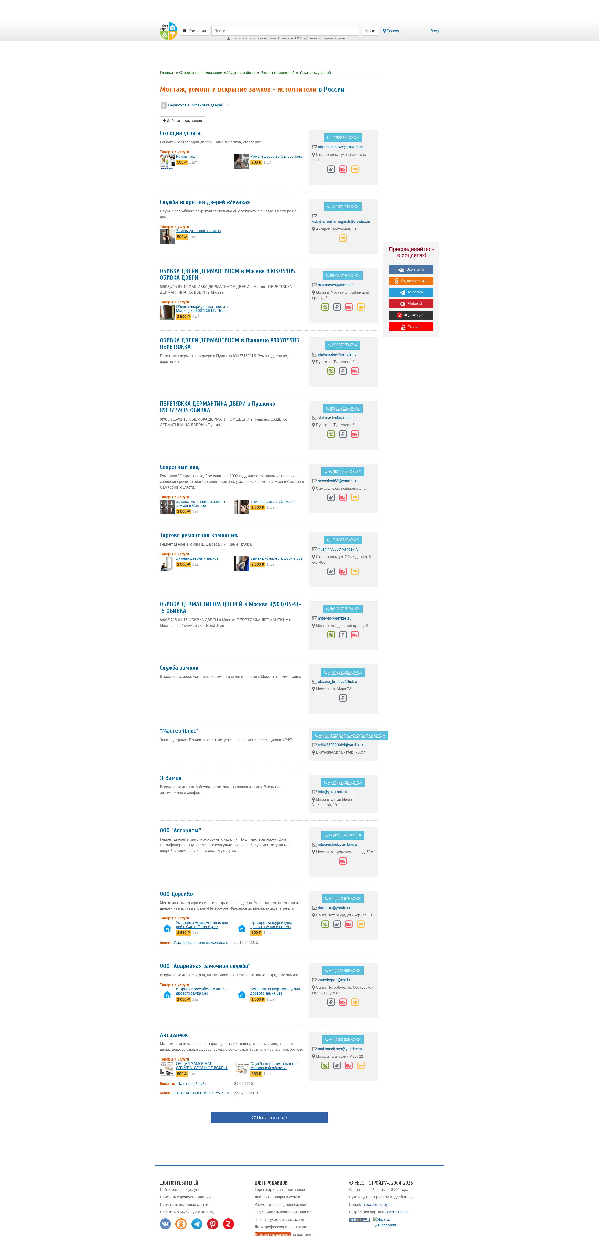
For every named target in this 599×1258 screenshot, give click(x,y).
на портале (283, 1234)
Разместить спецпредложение (281, 1205)
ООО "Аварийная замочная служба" (205, 966)
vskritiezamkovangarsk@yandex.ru (341, 222)
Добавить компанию (184, 121)
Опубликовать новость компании (283, 1212)
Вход (435, 31)
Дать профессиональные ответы (283, 1227)
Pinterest (414, 304)
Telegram (414, 292)
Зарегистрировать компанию (280, 1190)
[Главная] (168, 31)
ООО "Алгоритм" (180, 830)
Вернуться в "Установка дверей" (198, 105)
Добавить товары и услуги (277, 1197)
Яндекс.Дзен (414, 315)
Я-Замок (171, 777)
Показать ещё (271, 1117)
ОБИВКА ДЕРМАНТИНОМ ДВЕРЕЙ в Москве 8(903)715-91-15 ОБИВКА (230, 608)
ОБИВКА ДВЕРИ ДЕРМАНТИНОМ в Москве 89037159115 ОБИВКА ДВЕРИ (227, 274)
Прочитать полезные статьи (184, 1205)
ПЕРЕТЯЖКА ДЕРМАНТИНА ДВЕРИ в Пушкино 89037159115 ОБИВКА (217, 407)
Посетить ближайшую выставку (187, 1212)
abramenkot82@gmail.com (340, 147)
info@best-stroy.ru (377, 1205)
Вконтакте (414, 269)
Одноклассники (413, 281)
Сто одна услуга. (181, 133)
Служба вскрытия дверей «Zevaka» (205, 202)
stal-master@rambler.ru (337, 285)
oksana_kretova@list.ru (337, 681)
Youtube (414, 326)
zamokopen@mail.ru (335, 980)
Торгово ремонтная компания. (199, 535)
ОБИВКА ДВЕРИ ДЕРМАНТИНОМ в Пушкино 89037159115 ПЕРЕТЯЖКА (229, 344)
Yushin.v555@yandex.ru (338, 549)
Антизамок (174, 1035)
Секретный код (179, 466)
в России (331, 89)
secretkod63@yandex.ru (338, 481)
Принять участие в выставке (279, 1220)
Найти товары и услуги (180, 1190)
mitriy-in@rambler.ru (334, 618)
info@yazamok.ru (332, 792)
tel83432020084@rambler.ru (341, 745)
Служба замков (179, 667)
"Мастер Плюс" (179, 730)
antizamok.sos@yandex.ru (340, 1049)
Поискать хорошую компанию (185, 1197)
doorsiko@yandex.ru (335, 908)
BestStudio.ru (398, 1212)
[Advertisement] (411, 422)
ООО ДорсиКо (176, 893)
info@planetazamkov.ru (337, 844)
